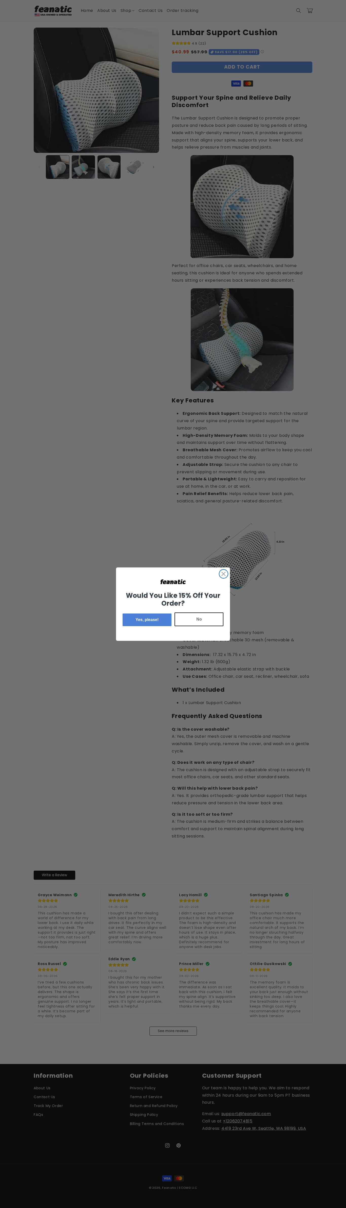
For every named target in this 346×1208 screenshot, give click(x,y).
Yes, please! (147, 620)
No (199, 619)
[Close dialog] (223, 573)
